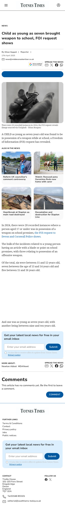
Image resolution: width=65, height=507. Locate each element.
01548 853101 (18, 496)
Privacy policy (9, 429)
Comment (54, 394)
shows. (37, 236)
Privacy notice (14, 355)
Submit (53, 347)
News (5, 26)
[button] (6, 5)
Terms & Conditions (12, 423)
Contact (6, 426)
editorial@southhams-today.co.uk (24, 501)
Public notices (9, 435)
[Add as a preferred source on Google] (36, 64)
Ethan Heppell (11, 52)
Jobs (4, 432)
